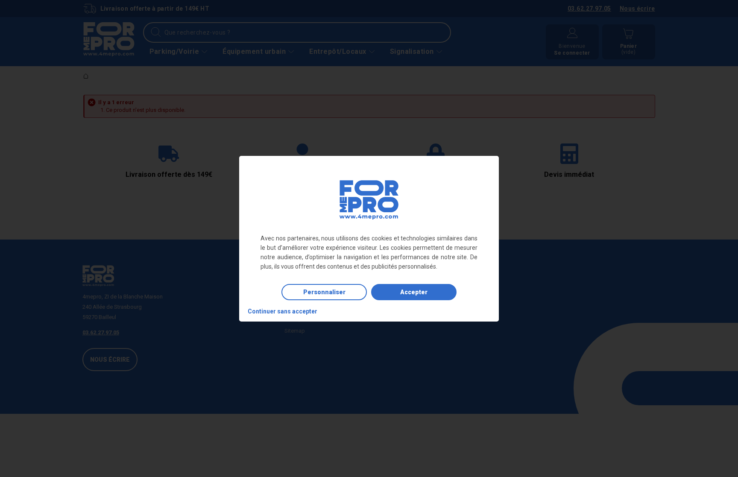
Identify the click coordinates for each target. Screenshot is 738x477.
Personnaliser (324, 292)
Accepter (414, 292)
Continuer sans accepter (282, 311)
